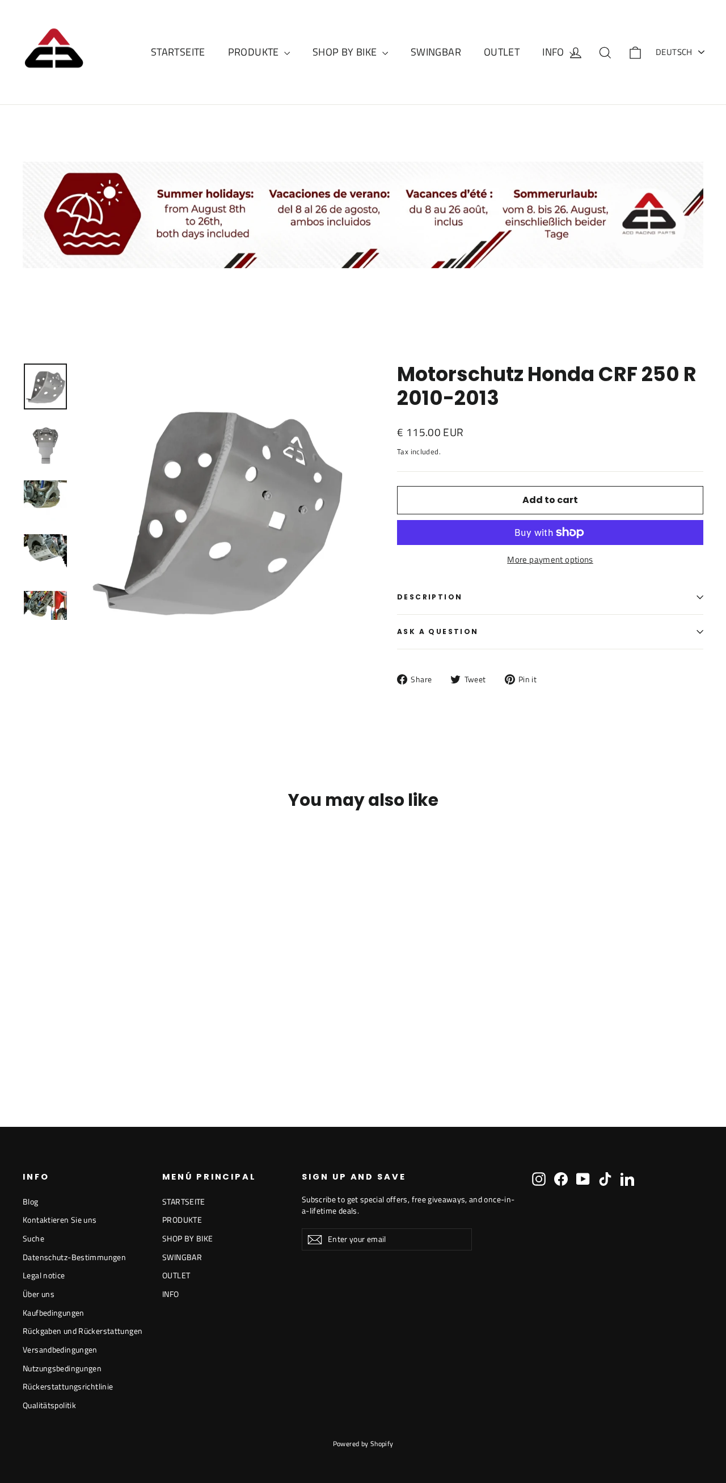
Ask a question (438, 631)
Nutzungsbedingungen (62, 1368)
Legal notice (44, 1275)
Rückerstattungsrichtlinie (68, 1386)
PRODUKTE (254, 52)
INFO (554, 52)
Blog (31, 1201)
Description (429, 597)
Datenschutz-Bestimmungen (74, 1257)
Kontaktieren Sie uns (60, 1220)
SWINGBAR (436, 52)
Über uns (38, 1294)
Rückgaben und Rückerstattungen (82, 1331)
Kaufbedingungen (54, 1313)
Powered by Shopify (363, 1443)
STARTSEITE (178, 52)
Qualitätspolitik (49, 1405)
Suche (33, 1238)
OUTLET (502, 52)
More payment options (550, 560)
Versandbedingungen (60, 1349)
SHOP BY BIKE (346, 52)
